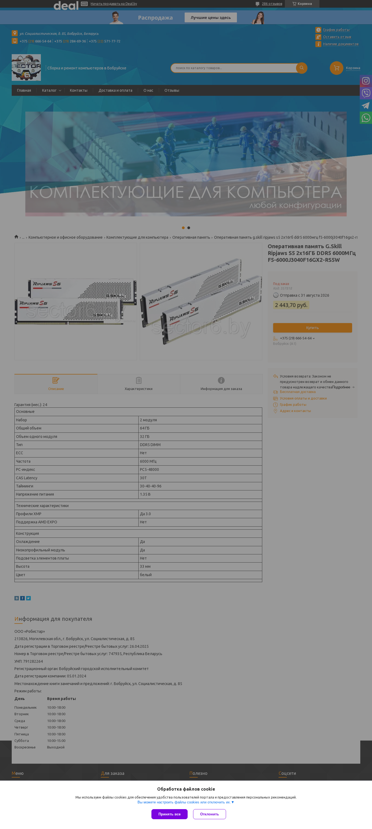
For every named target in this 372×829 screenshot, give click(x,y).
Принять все (169, 814)
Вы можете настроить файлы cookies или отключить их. (184, 802)
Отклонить (209, 814)
